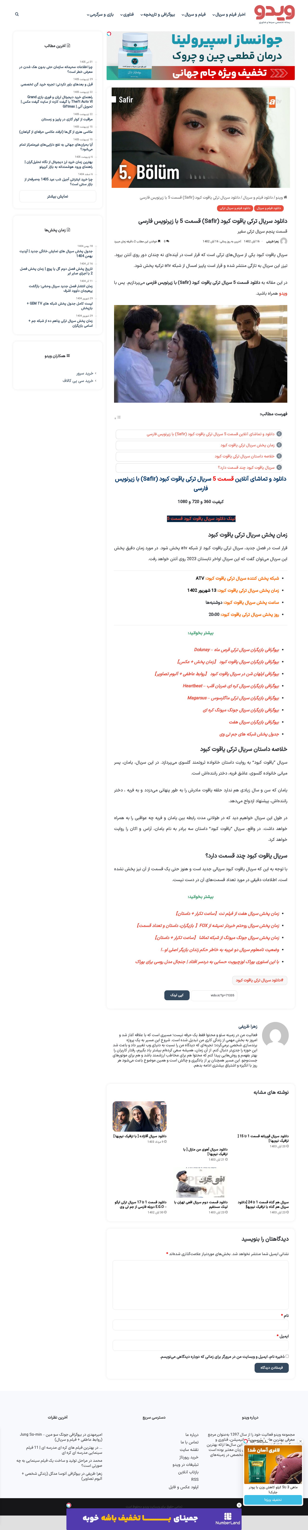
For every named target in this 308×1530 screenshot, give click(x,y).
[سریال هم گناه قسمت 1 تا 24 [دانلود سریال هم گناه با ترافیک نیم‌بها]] (262, 1182)
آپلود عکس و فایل (184, 1487)
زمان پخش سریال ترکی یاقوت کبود (247, 445)
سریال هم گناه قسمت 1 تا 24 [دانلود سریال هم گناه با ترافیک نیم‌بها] (263, 1205)
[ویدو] (274, 14)
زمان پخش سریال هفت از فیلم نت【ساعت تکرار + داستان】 (226, 914)
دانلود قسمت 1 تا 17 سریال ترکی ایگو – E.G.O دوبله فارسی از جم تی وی (141, 1205)
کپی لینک (177, 995)
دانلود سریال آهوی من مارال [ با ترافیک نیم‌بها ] (205, 1152)
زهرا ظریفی (272, 241)
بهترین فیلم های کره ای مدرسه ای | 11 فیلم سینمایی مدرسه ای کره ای (64, 1450)
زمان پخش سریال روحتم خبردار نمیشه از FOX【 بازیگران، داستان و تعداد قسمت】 (207, 926)
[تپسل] (68, 1505)
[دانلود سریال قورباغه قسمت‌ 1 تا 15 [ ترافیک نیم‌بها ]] (262, 1116)
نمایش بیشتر (57, 196)
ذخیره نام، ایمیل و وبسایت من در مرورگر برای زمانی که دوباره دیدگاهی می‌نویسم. (222, 1357)
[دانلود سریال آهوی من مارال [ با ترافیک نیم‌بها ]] (201, 1123)
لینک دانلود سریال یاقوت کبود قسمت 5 (201, 519)
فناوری (128, 15)
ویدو (280, 198)
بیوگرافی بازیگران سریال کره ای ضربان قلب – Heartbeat (231, 686)
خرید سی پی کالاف (78, 381)
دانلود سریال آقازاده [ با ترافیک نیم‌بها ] (140, 1136)
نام (285, 1316)
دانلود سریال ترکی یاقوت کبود (258, 980)
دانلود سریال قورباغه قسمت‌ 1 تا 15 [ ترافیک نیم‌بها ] (263, 1138)
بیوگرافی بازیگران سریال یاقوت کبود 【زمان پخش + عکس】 (227, 662)
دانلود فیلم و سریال (258, 198)
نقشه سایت (189, 1450)
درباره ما (192, 1435)
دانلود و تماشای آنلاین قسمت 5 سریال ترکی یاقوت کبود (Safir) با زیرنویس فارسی (211, 434)
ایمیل (283, 1336)
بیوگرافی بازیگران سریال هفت (254, 722)
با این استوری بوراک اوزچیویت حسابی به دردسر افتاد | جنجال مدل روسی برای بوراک (207, 962)
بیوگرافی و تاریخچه (159, 15)
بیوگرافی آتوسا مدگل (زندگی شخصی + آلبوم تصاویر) (62, 1476)
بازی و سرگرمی (102, 15)
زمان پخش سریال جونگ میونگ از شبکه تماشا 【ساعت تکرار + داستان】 (216, 938)
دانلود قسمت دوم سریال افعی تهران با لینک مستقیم (201, 1205)
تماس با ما (190, 1442)
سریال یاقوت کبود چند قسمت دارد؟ (246, 468)
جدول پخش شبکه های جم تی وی (249, 734)
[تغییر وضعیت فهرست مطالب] (117, 418)
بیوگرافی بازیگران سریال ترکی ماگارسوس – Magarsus (233, 698)
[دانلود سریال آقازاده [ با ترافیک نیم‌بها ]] (140, 1116)
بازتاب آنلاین (188, 1472)
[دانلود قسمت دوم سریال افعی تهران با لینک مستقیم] (201, 1182)
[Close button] (239, 1505)
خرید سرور (84, 373)
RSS (195, 1480)
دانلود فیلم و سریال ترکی (235, 208)
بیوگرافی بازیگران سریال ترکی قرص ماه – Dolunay (236, 650)
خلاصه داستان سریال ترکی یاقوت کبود (245, 456)
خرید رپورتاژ (189, 1457)
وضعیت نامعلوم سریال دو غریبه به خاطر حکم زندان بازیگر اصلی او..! (219, 950)
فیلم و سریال (195, 15)
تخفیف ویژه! (273, 1500)
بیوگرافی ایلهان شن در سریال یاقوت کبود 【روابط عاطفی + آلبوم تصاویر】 (215, 674)
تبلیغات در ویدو (186, 1465)
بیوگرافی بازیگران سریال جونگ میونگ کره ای (241, 710)
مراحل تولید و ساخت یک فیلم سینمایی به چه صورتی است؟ (59, 1463)
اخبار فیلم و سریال (230, 15)
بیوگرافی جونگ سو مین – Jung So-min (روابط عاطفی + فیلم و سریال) (61, 1437)
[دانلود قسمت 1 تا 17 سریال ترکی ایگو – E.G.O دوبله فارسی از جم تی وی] (140, 1182)
